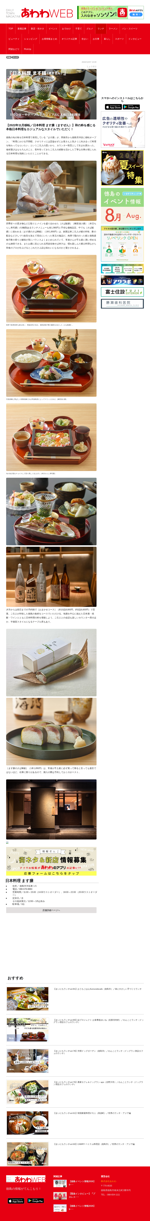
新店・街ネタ (37, 28)
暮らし (107, 39)
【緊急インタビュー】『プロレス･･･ (82, 1195)
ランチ (101, 28)
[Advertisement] (51, 942)
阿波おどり (13, 49)
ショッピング (30, 39)
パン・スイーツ (129, 28)
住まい (85, 39)
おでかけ (66, 28)
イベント (53, 28)
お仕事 (96, 39)
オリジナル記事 (69, 39)
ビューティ (13, 39)
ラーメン (113, 28)
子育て (78, 28)
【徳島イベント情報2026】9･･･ (82, 1183)
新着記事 (22, 28)
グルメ (89, 28)
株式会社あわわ (108, 1181)
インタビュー (135, 39)
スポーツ (119, 39)
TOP (10, 28)
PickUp (27, 49)
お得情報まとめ (49, 39)
